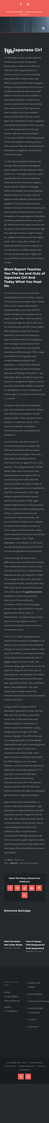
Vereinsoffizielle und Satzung (35, 1010)
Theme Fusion (10, 1066)
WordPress (25, 1069)
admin (9, 860)
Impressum (33, 1026)
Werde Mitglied (35, 994)
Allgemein (14, 863)
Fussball (32, 1019)
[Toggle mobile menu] (43, 28)
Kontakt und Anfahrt (34, 984)
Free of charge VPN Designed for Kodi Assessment (35, 944)
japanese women (34, 591)
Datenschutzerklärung (36, 1001)
